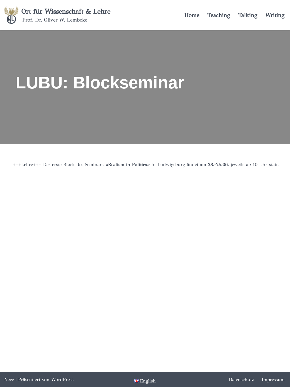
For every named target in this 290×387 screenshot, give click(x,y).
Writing (275, 15)
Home (191, 15)
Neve (9, 379)
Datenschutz (241, 379)
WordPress (62, 379)
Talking (247, 15)
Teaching (218, 15)
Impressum (273, 379)
